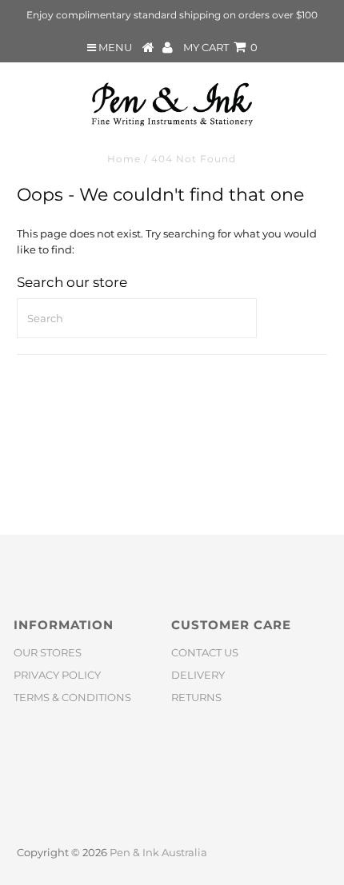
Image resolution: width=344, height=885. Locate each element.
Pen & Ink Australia (158, 852)
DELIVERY (198, 674)
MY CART (220, 47)
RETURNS (196, 697)
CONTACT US (204, 652)
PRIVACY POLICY (57, 674)
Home (124, 159)
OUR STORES (48, 652)
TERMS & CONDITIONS (72, 697)
